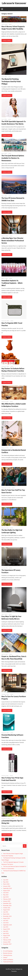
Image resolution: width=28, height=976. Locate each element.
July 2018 (5, 937)
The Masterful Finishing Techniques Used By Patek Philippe (11, 81)
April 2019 (6, 933)
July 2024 (5, 912)
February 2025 (7, 899)
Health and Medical (8, 959)
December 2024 (7, 903)
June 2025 (5, 892)
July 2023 (5, 920)
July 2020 (5, 927)
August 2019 (6, 929)
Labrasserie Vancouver (14, 3)
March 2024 (6, 914)
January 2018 (6, 942)
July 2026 (5, 880)
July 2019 (5, 931)
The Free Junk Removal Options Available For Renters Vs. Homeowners (13, 158)
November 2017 (7, 944)
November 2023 (7, 916)
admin (10, 24)
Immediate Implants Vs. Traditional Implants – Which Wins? (12, 283)
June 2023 (5, 922)
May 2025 (5, 895)
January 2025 (6, 901)
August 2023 (6, 918)
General (5, 957)
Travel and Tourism (8, 961)
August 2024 (6, 909)
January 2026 (6, 886)
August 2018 (6, 935)
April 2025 (6, 897)
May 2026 (5, 882)
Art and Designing (7, 951)
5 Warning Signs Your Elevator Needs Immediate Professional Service (13, 240)
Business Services (7, 953)
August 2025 (6, 890)
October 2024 (6, 907)
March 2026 (6, 884)
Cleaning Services (7, 955)
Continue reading (6, 40)
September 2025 (7, 888)
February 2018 (7, 940)
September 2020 (7, 925)
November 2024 (7, 905)
